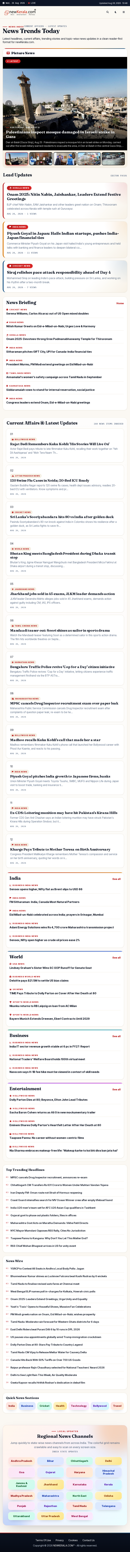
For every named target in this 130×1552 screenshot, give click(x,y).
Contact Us (88, 1540)
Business (27, 1405)
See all (116, 879)
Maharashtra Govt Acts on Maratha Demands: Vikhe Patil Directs (49, 1223)
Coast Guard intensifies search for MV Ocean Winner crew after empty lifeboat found (61, 1200)
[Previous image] (8, 103)
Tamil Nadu (79, 1506)
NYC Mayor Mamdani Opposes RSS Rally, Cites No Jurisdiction (47, 1230)
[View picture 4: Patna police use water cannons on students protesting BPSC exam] (89, 158)
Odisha (108, 1495)
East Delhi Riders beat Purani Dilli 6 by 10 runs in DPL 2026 (45, 1329)
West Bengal (79, 1516)
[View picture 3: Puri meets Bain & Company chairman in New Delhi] (65, 158)
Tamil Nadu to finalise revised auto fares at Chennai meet (44, 1283)
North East (79, 1495)
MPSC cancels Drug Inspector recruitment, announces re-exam (48, 1177)
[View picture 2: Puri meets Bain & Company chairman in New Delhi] (40, 158)
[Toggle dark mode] (115, 12)
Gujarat (50, 1472)
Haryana (79, 1472)
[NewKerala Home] (20, 12)
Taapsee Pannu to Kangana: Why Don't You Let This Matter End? (49, 1238)
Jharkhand (51, 1484)
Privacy (60, 1540)
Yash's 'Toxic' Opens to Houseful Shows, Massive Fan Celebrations (50, 1306)
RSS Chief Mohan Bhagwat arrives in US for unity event (43, 1245)
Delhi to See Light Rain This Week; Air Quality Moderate (43, 1375)
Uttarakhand (21, 1516)
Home (120, 303)
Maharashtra (50, 1495)
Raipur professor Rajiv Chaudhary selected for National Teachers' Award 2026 (57, 1367)
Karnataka (79, 1484)
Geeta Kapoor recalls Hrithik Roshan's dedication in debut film (47, 1382)
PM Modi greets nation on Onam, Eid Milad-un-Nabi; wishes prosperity (52, 1314)
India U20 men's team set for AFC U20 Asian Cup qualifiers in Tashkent (52, 1207)
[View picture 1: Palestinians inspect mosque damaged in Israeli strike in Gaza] (16, 158)
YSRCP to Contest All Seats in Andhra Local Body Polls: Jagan (47, 1268)
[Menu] (123, 12)
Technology (79, 1405)
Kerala (108, 1484)
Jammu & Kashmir (21, 1485)
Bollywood (100, 1405)
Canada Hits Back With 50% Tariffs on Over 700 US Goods (45, 1360)
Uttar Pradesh (50, 1516)
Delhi (108, 1461)
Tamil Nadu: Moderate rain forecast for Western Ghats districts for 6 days (54, 1321)
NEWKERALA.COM (63, 1545)
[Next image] (121, 103)
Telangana (108, 1506)
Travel (117, 1405)
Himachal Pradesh (108, 1472)
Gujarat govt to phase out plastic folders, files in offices (43, 1215)
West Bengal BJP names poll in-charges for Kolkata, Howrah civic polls (52, 1291)
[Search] (107, 12)
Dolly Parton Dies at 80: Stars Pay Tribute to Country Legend (46, 1344)
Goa (21, 1472)
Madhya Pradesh (21, 1495)
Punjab (21, 1506)
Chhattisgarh (79, 1461)
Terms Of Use (43, 1540)
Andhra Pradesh (21, 1461)
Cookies (73, 1540)
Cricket (44, 1405)
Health (60, 1405)
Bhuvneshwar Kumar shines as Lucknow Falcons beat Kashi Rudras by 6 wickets (58, 1276)
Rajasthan (50, 1506)
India (11, 1405)
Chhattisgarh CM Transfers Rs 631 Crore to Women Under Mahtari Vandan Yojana (59, 1185)
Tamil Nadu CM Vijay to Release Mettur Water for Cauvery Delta (48, 1352)
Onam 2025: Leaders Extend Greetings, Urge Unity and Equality (48, 1299)
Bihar (50, 1461)
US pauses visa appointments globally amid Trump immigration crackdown (55, 1337)
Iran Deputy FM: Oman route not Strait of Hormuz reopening (46, 1192)
